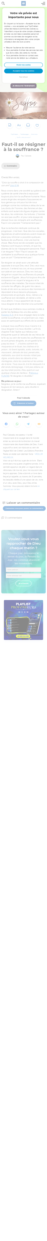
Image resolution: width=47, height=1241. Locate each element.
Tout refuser (23, 77)
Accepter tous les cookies (23, 71)
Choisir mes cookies (23, 65)
